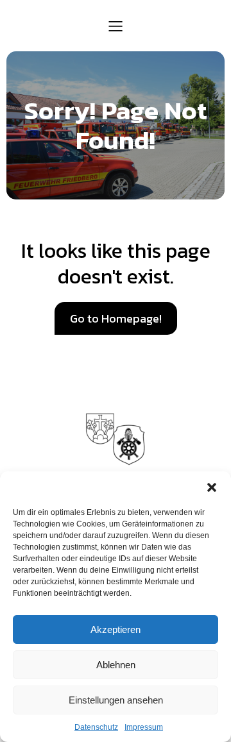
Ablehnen (115, 664)
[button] (211, 487)
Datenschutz (96, 727)
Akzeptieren (115, 629)
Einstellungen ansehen (116, 700)
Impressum (143, 727)
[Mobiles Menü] (115, 25)
